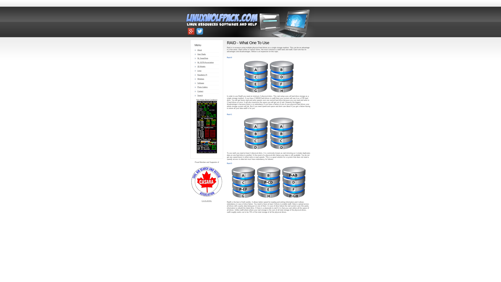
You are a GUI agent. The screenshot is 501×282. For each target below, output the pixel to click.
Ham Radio (201, 54)
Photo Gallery (202, 87)
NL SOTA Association (205, 62)
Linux (199, 71)
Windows (200, 79)
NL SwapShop (202, 58)
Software (200, 83)
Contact (200, 91)
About (199, 50)
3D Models (201, 66)
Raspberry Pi (202, 75)
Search (200, 95)
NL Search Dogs (207, 201)
